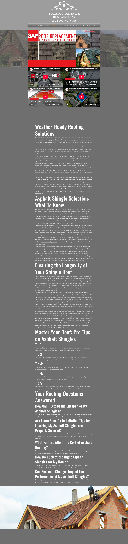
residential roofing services (49, 242)
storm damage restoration (54, 306)
